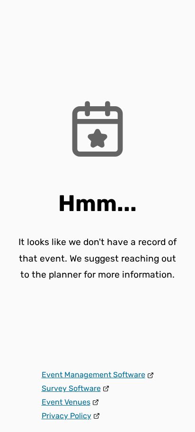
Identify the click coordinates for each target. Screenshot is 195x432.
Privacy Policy (66, 415)
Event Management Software (93, 374)
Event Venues (66, 402)
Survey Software (71, 388)
